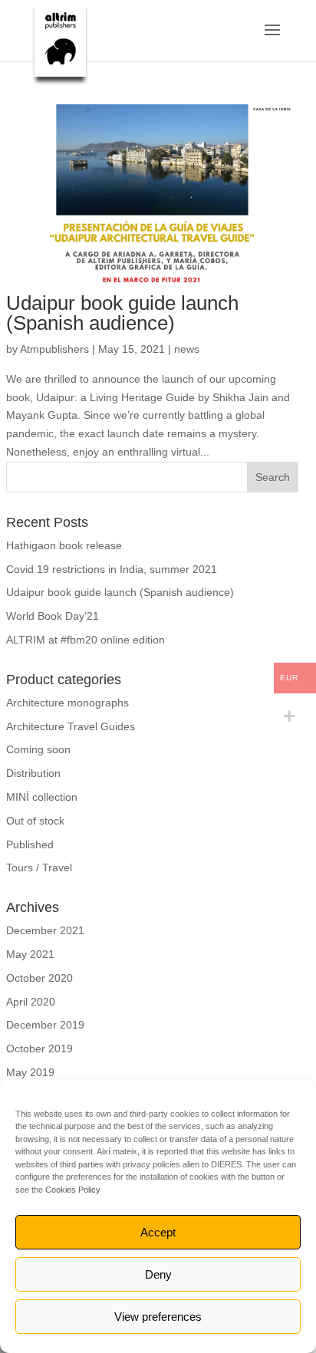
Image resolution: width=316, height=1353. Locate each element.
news (186, 349)
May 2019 (30, 1072)
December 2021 (45, 930)
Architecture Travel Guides (70, 726)
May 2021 (30, 954)
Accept (158, 1232)
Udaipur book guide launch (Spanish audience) (122, 312)
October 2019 (39, 1048)
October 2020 (39, 978)
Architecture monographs (67, 702)
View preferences (158, 1316)
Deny (158, 1274)
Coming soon (38, 749)
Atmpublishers (54, 349)
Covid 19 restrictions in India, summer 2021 (111, 569)
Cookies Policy (72, 1189)
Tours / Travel (39, 867)
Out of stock (35, 821)
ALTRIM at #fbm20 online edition (85, 640)
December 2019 (45, 1025)
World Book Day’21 (52, 616)
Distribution (33, 773)
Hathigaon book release (64, 545)
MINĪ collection (41, 797)
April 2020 (30, 1002)
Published (30, 844)
